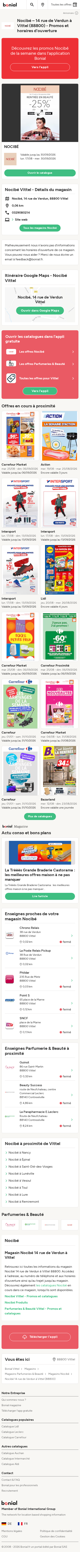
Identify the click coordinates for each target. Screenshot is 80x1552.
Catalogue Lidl (10, 1426)
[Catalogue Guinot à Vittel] (10, 1224)
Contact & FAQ (11, 1480)
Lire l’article (40, 896)
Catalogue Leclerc (13, 1432)
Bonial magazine (11, 1405)
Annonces (68, 13)
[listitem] (20, 443)
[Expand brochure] (40, 113)
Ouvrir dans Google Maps (40, 310)
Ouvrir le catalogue (40, 172)
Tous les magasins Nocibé (40, 228)
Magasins (30, 1369)
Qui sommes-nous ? (14, 1399)
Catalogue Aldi (10, 1464)
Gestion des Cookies (52, 1536)
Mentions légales (12, 1531)
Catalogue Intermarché (16, 1458)
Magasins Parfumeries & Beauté (24, 1374)
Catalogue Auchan (13, 1453)
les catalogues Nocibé (51, 1285)
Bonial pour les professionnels (20, 1485)
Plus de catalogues (40, 816)
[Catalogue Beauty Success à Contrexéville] (50, 1224)
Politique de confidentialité (56, 1531)
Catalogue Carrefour (14, 1437)
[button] (40, 131)
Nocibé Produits (16, 1302)
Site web (21, 219)
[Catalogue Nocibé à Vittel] (69, 1224)
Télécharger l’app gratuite (17, 1410)
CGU (5, 1536)
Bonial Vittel (12, 1369)
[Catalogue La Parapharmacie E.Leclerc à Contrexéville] (30, 1224)
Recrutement (10, 1490)
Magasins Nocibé (58, 1374)
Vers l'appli (40, 67)
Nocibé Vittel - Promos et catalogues (31, 1296)
